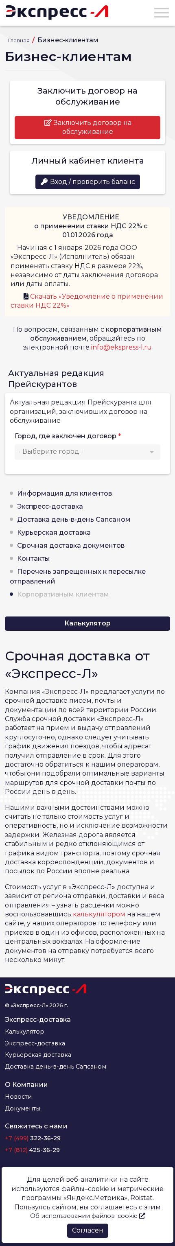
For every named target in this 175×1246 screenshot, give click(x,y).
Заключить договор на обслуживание (91, 127)
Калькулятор (87, 623)
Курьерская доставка (54, 532)
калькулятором (99, 914)
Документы (22, 1108)
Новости (18, 1096)
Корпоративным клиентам (63, 594)
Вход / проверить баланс (91, 182)
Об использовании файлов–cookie (84, 1216)
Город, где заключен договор (65, 436)
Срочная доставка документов (71, 545)
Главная (19, 40)
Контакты (33, 558)
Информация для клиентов (64, 493)
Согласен (87, 1230)
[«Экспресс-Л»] (57, 12)
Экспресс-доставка (50, 506)
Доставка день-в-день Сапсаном (74, 519)
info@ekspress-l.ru (121, 347)
